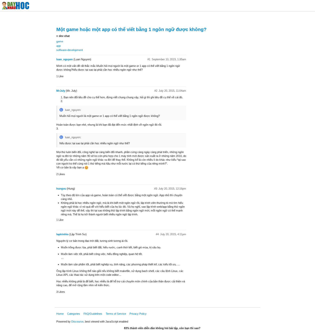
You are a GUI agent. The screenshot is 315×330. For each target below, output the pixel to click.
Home (60, 313)
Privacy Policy (138, 313)
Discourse (77, 321)
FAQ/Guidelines (92, 313)
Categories (73, 313)
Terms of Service (116, 313)
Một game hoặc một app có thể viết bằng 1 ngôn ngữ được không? (131, 29)
